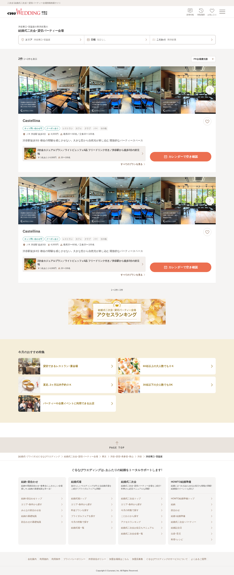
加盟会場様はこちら (119, 559)
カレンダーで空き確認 (183, 156)
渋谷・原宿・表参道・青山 (121, 456)
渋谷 (139, 456)
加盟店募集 (137, 559)
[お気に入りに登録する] (207, 121)
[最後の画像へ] (209, 90)
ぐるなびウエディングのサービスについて (167, 559)
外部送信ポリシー (97, 559)
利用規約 (44, 559)
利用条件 (56, 559)
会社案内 (32, 559)
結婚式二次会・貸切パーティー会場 (81, 456)
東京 (104, 456)
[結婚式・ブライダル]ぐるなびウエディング (39, 456)
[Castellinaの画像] (117, 90)
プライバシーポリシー (74, 559)
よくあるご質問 (198, 559)
